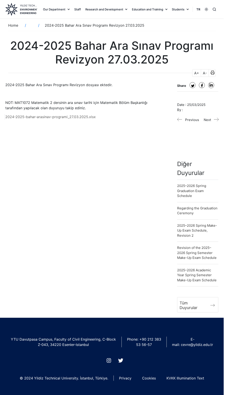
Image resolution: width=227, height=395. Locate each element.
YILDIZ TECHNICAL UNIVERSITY (28, 5)
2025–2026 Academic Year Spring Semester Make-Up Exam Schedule (197, 275)
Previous (192, 120)
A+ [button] (196, 73)
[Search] (214, 9)
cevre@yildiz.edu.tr (197, 344)
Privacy (125, 378)
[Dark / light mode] (206, 9)
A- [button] (205, 73)
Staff (77, 9)
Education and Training (147, 9)
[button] (211, 73)
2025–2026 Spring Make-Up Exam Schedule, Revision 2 (197, 230)
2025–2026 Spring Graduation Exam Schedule (191, 191)
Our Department (54, 9)
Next (207, 120)
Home (13, 25)
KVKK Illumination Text (185, 378)
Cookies (149, 378)
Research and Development (104, 9)
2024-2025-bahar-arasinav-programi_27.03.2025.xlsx (50, 117)
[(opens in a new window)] (193, 85)
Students (178, 9)
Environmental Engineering (28, 11)
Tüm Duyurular (189, 305)
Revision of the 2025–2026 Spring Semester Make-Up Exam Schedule (197, 253)
